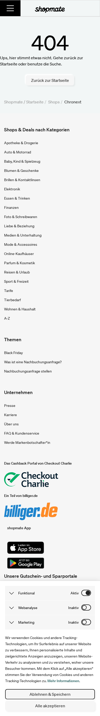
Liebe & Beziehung (19, 226)
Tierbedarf (12, 300)
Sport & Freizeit (16, 281)
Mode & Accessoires (20, 244)
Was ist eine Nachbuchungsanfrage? (33, 362)
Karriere (10, 415)
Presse (9, 405)
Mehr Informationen (63, 681)
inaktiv (73, 607)
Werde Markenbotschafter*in (27, 442)
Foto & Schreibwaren (20, 216)
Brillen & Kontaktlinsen (22, 180)
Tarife (8, 290)
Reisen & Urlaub (17, 272)
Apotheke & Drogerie (21, 143)
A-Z (7, 318)
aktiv (75, 593)
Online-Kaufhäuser (19, 253)
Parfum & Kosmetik (19, 263)
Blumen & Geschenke (21, 170)
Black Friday (13, 352)
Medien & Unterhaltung (23, 235)
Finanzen (11, 207)
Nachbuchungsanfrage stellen (28, 371)
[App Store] (25, 548)
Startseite (35, 101)
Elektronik (12, 189)
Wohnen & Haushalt (20, 309)
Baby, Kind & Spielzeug (22, 161)
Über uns (11, 424)
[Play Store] (25, 563)
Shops (54, 101)
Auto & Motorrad (17, 152)
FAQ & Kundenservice (21, 433)
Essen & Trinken (17, 198)
